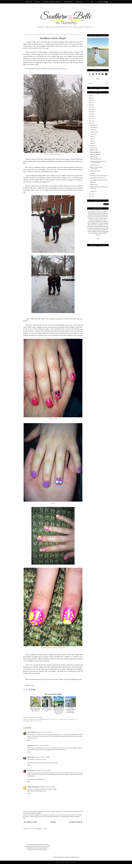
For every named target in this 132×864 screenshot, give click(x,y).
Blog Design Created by (66, 862)
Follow (98, 79)
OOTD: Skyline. (94, 156)
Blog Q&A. (92, 173)
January (92, 191)
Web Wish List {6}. (94, 165)
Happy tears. (93, 182)
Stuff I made (37, 721)
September (93, 132)
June (91, 139)
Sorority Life (74, 719)
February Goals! (94, 184)
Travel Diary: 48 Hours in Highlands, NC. (47, 709)
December (92, 125)
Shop (37, 1)
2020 (90, 109)
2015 (90, 121)
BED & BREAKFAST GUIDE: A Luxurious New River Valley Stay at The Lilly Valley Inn (59, 710)
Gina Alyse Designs (42, 849)
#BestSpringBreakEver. (95, 152)
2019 (90, 111)
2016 (90, 118)
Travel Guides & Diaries (52, 1)
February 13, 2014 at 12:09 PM (41, 757)
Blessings (31, 719)
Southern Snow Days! (95, 171)
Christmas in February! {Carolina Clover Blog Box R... (98, 161)
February (92, 148)
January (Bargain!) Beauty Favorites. (99, 180)
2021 (90, 107)
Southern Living (28, 721)
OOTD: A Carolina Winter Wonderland (96, 167)
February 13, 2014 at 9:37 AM (44, 732)
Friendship (43, 719)
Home (53, 822)
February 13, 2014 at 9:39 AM (41, 745)
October (92, 129)
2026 (90, 95)
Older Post (75, 822)
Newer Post (31, 822)
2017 (90, 116)
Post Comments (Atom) (39, 828)
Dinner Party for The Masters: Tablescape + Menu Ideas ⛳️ (35, 709)
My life (49, 719)
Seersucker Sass (31, 770)
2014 (90, 123)
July (91, 136)
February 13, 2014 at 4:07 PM (43, 770)
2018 (90, 114)
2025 (90, 98)
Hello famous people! (95, 154)
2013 (90, 194)
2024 (90, 100)
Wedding (79, 1)
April (91, 143)
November (92, 127)
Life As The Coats (31, 732)
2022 (90, 105)
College (36, 719)
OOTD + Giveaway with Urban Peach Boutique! (99, 187)
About (28, 1)
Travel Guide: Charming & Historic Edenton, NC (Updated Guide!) (70, 710)
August (92, 134)
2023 (90, 102)
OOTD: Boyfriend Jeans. (96, 159)
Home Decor (68, 1)
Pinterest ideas (64, 719)
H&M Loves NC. (94, 150)
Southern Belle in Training (63, 857)
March (92, 145)
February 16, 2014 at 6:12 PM (47, 787)
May (91, 141)
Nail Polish (55, 719)
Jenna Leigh (30, 757)
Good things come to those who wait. (99, 175)
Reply (28, 740)
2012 (90, 196)
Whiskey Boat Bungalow (33, 787)
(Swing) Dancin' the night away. (97, 178)
